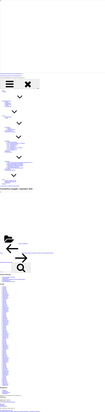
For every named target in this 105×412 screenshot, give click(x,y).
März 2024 (4, 317)
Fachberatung (7, 127)
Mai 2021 (4, 352)
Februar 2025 (5, 305)
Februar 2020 (5, 368)
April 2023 (4, 329)
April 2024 (4, 316)
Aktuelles (4, 91)
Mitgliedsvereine (8, 104)
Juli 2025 (4, 299)
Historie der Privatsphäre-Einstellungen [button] (21, 411)
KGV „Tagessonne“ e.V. (12, 145)
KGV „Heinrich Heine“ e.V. (12, 144)
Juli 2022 (4, 339)
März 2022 (4, 343)
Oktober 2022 (5, 335)
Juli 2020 (4, 363)
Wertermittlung (8, 168)
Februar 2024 (5, 318)
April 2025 (4, 303)
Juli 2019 (4, 376)
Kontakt (4, 183)
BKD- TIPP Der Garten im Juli (8, 281)
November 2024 (5, 308)
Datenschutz (2, 404)
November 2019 (5, 371)
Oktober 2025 (5, 296)
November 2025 (5, 295)
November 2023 (5, 321)
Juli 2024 (4, 312)
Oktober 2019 (5, 373)
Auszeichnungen (8, 106)
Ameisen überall (5, 278)
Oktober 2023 (5, 322)
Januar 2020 (4, 369)
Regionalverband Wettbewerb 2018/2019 (15, 167)
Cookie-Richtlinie (3, 406)
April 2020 (4, 366)
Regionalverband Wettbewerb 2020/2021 (15, 165)
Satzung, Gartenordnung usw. (10, 180)
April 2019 (4, 379)
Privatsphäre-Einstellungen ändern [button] (6, 411)
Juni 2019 (4, 377)
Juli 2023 (4, 326)
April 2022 (4, 342)
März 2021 (4, 354)
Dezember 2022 (5, 333)
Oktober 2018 (5, 385)
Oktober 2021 (5, 346)
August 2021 (4, 348)
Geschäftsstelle (8, 103)
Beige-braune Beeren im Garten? (8, 277)
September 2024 (5, 310)
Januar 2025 (4, 306)
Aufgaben (7, 105)
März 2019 (4, 380)
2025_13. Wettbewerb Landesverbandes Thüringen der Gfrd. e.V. (20, 162)
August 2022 (4, 338)
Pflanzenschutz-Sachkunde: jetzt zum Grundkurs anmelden (13, 279)
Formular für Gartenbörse (12, 142)
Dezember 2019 (5, 370)
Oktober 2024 (5, 309)
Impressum (2, 405)
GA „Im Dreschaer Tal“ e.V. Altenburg (14, 147)
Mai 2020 (4, 365)
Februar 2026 (5, 292)
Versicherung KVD (8, 130)
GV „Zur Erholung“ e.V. (12, 148)
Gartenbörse (7, 141)
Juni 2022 (4, 340)
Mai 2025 (4, 301)
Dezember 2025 (5, 294)
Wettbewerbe (7, 161)
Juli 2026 (4, 286)
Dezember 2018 (5, 383)
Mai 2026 (4, 288)
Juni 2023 (4, 327)
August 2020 (4, 362)
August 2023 (4, 324)
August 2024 (4, 311)
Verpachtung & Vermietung (10, 131)
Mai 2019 (4, 378)
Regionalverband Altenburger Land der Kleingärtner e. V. (11, 75)
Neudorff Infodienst (11, 129)
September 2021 (5, 347)
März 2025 (4, 304)
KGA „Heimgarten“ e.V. (12, 149)
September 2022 (5, 336)
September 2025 (5, 297)
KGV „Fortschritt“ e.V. (11, 146)
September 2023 (5, 323)
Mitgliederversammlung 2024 (10, 181)
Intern (3, 179)
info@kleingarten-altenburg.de (9, 401)
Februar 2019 (5, 381)
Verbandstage (7, 182)
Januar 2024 (4, 319)
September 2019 (5, 374)
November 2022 (5, 334)
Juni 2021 (4, 351)
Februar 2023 (5, 331)
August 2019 (4, 375)
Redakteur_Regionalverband (13, 185)
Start (3, 90)
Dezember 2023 (5, 320)
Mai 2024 (4, 315)
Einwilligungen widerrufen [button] (34, 411)
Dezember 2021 (5, 345)
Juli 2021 (4, 350)
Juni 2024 (4, 313)
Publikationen (7, 150)
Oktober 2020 (5, 359)
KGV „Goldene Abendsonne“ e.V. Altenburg (16, 143)
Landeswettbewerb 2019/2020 (13, 166)
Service (3, 115)
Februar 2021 (5, 355)
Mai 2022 (4, 341)
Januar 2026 (4, 293)
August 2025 (4, 298)
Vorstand (6, 102)
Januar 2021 (4, 356)
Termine (6, 117)
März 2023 (4, 330)
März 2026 (4, 291)
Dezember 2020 (5, 357)
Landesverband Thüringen (10, 170)
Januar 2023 (4, 332)
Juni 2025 (4, 300)
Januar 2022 (4, 344)
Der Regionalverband (6, 100)
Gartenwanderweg (8, 151)
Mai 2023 (4, 328)
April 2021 (4, 353)
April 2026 (4, 289)
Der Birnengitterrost (6, 280)
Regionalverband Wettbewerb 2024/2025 (15, 163)
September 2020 (5, 361)
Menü (38, 88)
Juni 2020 (4, 364)
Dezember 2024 (5, 307)
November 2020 (5, 358)
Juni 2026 (4, 287)
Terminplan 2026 (8, 116)
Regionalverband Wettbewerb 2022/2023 (15, 164)
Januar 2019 (4, 382)
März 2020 (4, 367)
